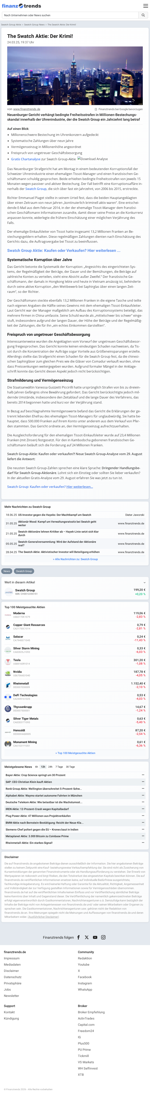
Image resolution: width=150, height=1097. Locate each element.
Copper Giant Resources (29, 625)
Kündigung (11, 1018)
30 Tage (70, 767)
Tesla (17, 660)
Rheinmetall (21, 683)
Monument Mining (25, 742)
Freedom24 (86, 1031)
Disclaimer (11, 971)
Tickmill (83, 1056)
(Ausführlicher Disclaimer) (43, 917)
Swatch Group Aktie (11, 24)
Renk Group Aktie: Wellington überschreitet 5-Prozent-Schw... (44, 789)
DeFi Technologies (25, 695)
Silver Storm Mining (26, 648)
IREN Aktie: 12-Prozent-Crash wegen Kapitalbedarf (37, 809)
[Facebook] (78, 937)
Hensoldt (19, 730)
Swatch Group (24, 571)
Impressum (12, 958)
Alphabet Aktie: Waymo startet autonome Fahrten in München (44, 796)
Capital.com (86, 1024)
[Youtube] (95, 937)
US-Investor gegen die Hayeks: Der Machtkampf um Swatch (54, 515)
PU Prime (84, 1049)
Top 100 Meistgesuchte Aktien (76, 753)
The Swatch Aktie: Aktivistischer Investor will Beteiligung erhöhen (59, 552)
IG (79, 1037)
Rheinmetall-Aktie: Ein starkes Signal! (29, 843)
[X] (86, 937)
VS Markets (86, 1062)
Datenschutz (12, 977)
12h (43, 767)
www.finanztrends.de (26, 109)
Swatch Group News (34, 24)
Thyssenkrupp (22, 707)
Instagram (85, 983)
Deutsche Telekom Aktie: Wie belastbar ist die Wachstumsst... (44, 802)
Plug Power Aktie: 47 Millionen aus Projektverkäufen (38, 816)
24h (50, 767)
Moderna (19, 613)
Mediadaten (12, 964)
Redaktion (85, 958)
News (7, 571)
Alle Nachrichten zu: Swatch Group (76, 559)
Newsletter (11, 996)
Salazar (18, 636)
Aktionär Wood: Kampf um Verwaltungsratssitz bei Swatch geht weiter (57, 523)
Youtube (83, 964)
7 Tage (59, 767)
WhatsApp (85, 989)
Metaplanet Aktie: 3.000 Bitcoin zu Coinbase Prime (37, 836)
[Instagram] (103, 937)
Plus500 (83, 1043)
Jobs (7, 989)
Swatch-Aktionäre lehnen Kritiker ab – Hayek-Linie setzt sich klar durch (58, 533)
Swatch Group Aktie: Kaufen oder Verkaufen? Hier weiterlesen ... (64, 250)
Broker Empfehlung (91, 1012)
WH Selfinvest (88, 1068)
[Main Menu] (145, 6)
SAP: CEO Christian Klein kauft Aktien (29, 782)
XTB (81, 1074)
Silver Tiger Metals (25, 718)
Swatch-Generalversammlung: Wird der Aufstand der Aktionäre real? (57, 543)
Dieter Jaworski (134, 515)
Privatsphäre (12, 983)
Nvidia (17, 671)
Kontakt (9, 1012)
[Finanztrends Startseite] (21, 7)
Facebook (85, 977)
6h (36, 767)
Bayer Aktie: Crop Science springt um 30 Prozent (35, 775)
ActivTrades (86, 1018)
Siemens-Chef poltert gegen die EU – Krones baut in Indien (42, 830)
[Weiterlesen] (143, 775)
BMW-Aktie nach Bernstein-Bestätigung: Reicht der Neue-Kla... (45, 823)
